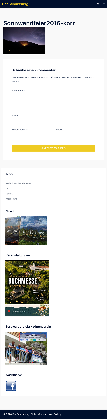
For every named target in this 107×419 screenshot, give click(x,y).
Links (8, 188)
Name (15, 115)
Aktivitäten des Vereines (18, 183)
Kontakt (9, 193)
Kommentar (18, 90)
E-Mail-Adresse (20, 129)
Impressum (11, 198)
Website (60, 129)
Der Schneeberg (15, 4)
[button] (98, 4)
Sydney (57, 414)
